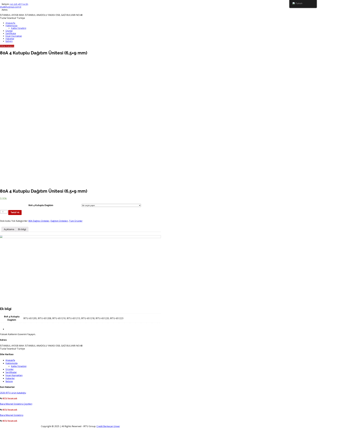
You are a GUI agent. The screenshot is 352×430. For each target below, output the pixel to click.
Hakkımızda (11, 25)
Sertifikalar (11, 33)
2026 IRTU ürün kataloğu (13, 392)
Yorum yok (12, 398)
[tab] (9, 229)
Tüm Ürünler (75, 220)
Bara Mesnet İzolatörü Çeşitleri (16, 403)
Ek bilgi (22, 229)
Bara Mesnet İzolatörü (11, 415)
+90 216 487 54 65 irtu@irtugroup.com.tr (14, 5)
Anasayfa (10, 23)
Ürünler (9, 31)
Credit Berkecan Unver (108, 426)
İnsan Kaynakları (14, 36)
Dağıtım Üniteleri (59, 220)
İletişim (9, 41)
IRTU (5, 398)
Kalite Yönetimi (18, 28)
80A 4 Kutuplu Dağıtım (40, 205)
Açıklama (9, 229)
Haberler (10, 38)
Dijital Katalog (7, 46)
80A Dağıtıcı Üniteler (38, 220)
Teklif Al (14, 212)
